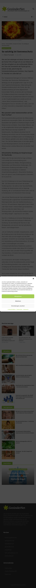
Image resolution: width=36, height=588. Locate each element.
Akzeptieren (18, 296)
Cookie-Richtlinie (12, 309)
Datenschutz (19, 309)
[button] (33, 278)
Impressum (25, 309)
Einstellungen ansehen (18, 306)
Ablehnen (18, 301)
